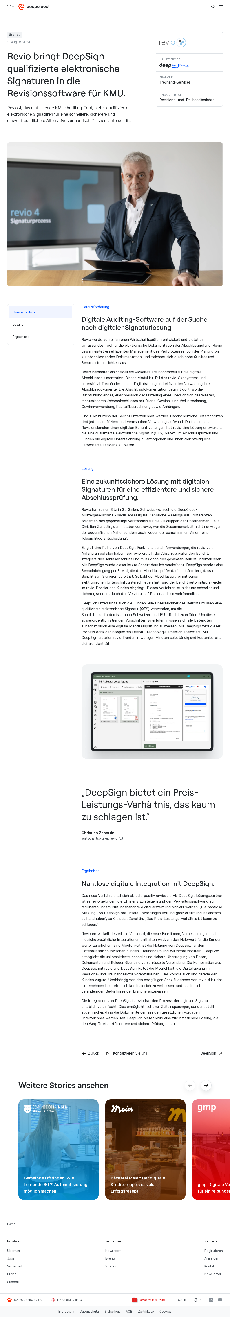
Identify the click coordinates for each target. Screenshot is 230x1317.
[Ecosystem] (10, 7)
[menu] (221, 7)
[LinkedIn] (211, 1300)
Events (110, 1258)
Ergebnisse (21, 337)
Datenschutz (89, 1311)
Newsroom (113, 1251)
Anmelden (211, 1258)
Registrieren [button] (213, 1251)
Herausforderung (26, 312)
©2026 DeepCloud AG (29, 1299)
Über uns (14, 1251)
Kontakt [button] (210, 1266)
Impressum (66, 1311)
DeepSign (208, 1053)
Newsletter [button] (212, 1274)
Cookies (165, 1311)
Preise (12, 1274)
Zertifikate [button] (146, 1311)
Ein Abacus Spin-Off (70, 1299)
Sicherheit (14, 1266)
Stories (110, 1266)
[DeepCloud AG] (33, 7)
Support (13, 1282)
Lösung (18, 324)
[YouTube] (220, 1300)
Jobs (11, 1258)
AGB (129, 1311)
